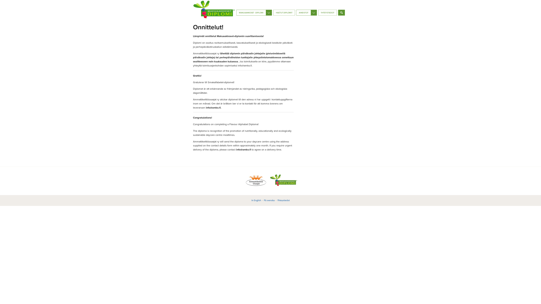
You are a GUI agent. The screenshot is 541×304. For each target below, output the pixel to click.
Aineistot (303, 12)
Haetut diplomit (284, 12)
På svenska (269, 200)
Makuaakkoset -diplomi (251, 12)
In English (256, 200)
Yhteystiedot (327, 12)
